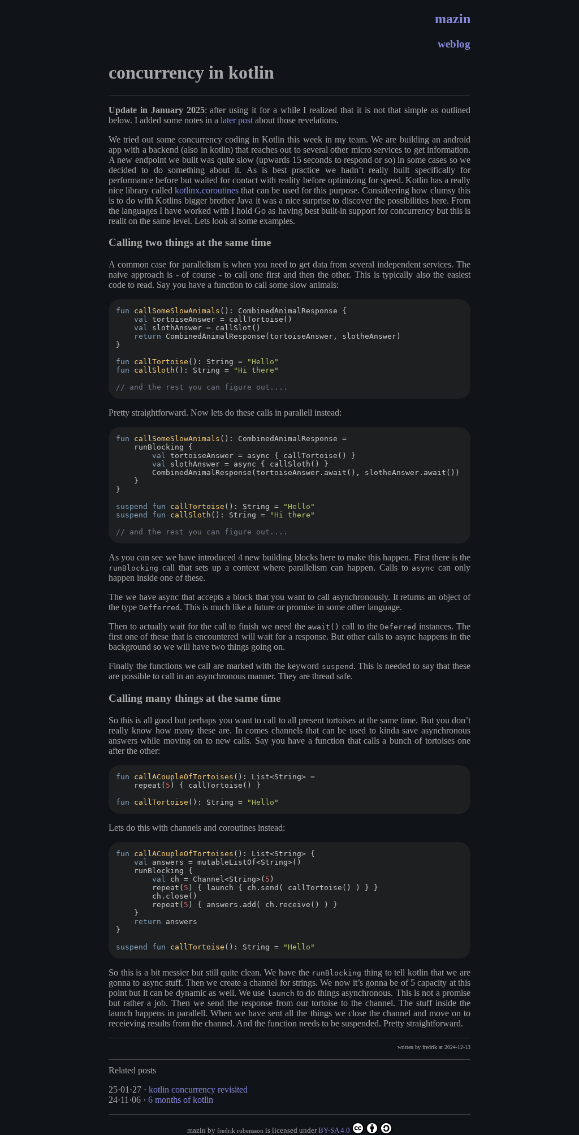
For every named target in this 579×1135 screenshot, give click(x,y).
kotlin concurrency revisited (198, 1089)
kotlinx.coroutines (207, 190)
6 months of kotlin (180, 1099)
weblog (454, 44)
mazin (452, 18)
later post (237, 120)
